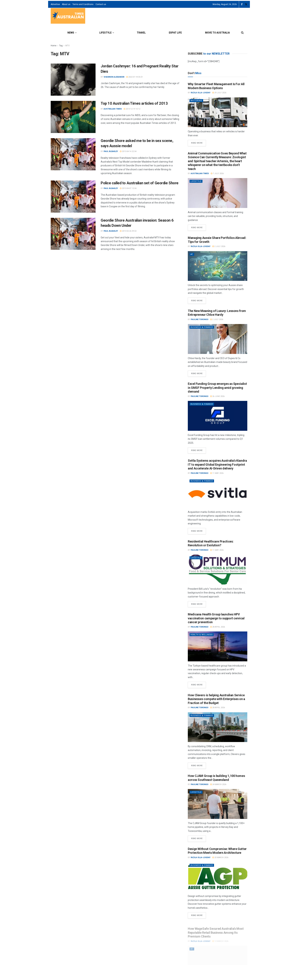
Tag (61, 45)
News (70, 32)
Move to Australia (217, 32)
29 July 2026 (220, 93)
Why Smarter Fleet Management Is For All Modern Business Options (216, 86)
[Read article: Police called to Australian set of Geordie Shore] (73, 196)
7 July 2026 (218, 173)
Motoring (196, 100)
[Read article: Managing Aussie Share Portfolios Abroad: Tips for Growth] (217, 266)
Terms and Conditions (82, 4)
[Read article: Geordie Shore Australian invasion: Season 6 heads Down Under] (73, 234)
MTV (67, 45)
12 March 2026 (221, 938)
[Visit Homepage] (68, 16)
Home (53, 45)
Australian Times (113, 109)
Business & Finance (202, 327)
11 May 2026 (217, 473)
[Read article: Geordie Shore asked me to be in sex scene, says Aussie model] (73, 154)
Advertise (55, 4)
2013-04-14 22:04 (128, 151)
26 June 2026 (218, 396)
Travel (141, 32)
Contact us (101, 4)
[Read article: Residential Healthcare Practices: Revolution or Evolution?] (217, 569)
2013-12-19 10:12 (132, 109)
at (192, 254)
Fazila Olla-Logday (200, 93)
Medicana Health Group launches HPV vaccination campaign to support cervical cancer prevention (216, 618)
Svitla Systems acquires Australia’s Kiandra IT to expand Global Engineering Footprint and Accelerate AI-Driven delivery (217, 464)
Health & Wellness (202, 635)
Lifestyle (105, 32)
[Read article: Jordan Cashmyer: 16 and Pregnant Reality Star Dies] (73, 80)
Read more (198, 142)
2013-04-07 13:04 (128, 188)
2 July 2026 (219, 246)
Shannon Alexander (114, 77)
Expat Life (175, 32)
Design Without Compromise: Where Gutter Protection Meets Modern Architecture (217, 851)
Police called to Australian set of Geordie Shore (139, 183)
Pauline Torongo (199, 319)
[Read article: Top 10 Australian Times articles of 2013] (73, 117)
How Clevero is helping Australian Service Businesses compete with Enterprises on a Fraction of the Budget (216, 699)
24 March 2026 (219, 784)
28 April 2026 (218, 627)
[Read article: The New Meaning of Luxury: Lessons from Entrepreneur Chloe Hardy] (217, 339)
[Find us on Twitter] (246, 4)
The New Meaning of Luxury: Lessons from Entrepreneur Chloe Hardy (217, 313)
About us (66, 4)
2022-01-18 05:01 (135, 77)
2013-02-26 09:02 (128, 231)
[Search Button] (242, 32)
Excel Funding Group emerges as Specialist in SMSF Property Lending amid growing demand (217, 387)
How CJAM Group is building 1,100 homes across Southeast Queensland (216, 778)
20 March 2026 (221, 857)
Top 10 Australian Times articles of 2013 (134, 103)
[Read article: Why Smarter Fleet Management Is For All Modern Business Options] (217, 112)
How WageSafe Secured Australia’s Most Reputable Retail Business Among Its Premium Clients (216, 929)
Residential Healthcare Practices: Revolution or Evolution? (211, 543)
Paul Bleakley (111, 151)
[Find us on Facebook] (241, 4)
